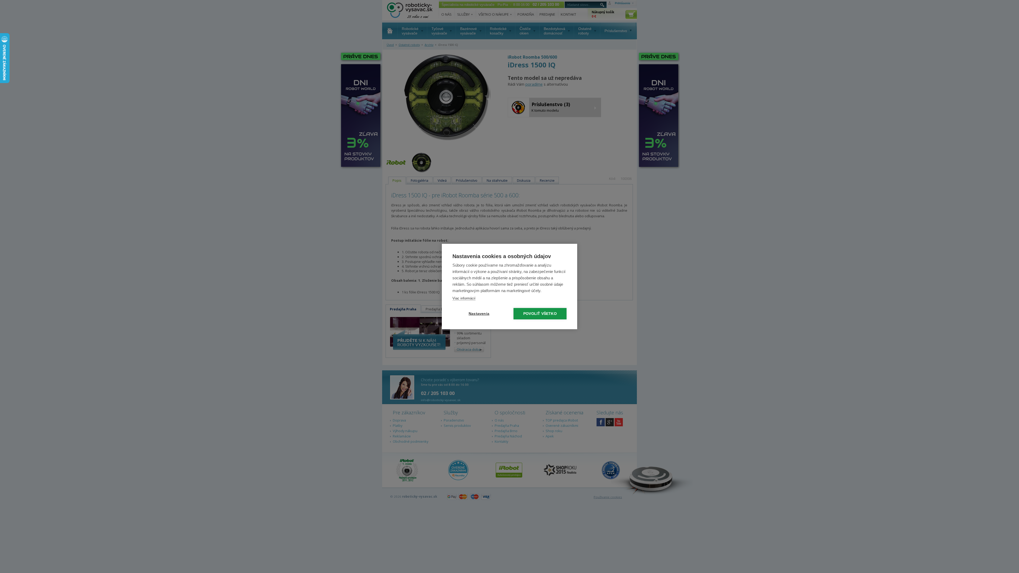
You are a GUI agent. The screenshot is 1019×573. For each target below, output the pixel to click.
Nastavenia (479, 314)
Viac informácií (464, 298)
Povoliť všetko (540, 314)
